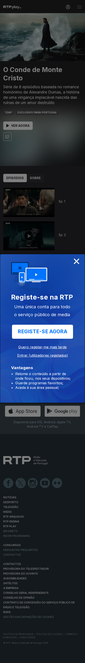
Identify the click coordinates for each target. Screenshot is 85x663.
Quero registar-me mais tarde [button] (42, 347)
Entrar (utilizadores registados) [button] (42, 355)
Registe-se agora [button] (42, 331)
